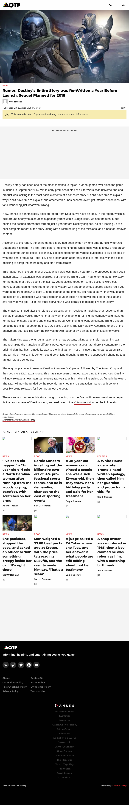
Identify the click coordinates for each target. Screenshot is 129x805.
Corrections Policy (13, 682)
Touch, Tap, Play (64, 764)
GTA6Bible (64, 777)
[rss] (6, 665)
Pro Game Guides (64, 711)
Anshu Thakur (10, 505)
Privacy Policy (10, 691)
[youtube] (36, 665)
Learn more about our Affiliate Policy (19, 420)
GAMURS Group (119, 786)
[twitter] (21, 665)
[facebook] (28, 665)
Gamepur (64, 720)
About (6, 678)
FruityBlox (64, 768)
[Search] (111, 5)
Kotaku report (82, 402)
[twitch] (13, 665)
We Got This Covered (64, 737)
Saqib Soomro (73, 501)
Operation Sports (64, 755)
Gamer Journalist (64, 746)
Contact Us (37, 678)
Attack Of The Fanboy (64, 724)
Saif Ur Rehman (42, 505)
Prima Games (64, 729)
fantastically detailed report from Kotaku (49, 213)
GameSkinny (64, 751)
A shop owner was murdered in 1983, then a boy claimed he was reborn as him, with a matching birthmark (111, 552)
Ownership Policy (41, 686)
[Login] (123, 5)
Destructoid (64, 742)
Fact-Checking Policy (15, 686)
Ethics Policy (38, 682)
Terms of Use (38, 691)
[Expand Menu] (117, 5)
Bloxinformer (64, 773)
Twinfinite (64, 715)
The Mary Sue (64, 759)
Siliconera (64, 733)
